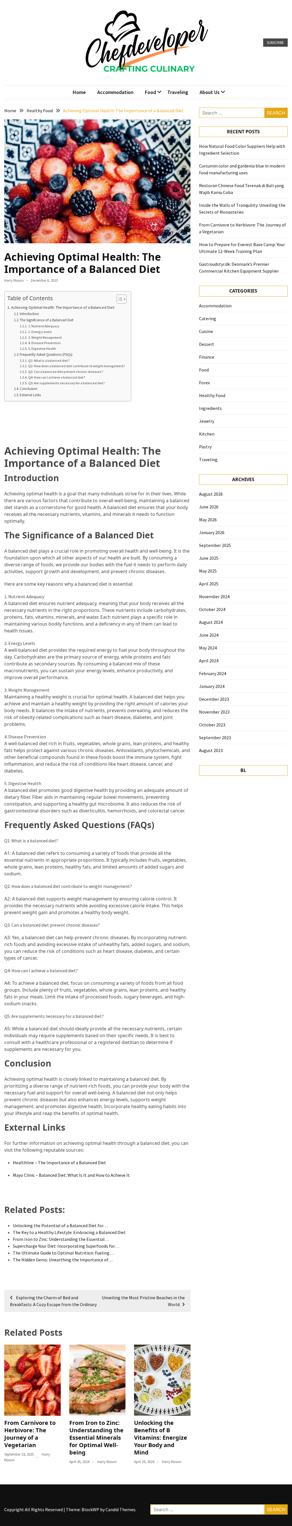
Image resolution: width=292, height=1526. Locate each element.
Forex (204, 382)
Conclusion (28, 388)
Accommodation (115, 92)
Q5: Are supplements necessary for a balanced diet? (66, 383)
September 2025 (215, 545)
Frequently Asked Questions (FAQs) (46, 354)
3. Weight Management (45, 337)
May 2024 (208, 648)
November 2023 (214, 712)
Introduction (29, 313)
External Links (30, 395)
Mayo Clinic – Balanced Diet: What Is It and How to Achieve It (71, 1175)
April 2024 (208, 660)
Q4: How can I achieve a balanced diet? (56, 377)
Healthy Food (212, 395)
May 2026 (208, 519)
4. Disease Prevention (44, 343)
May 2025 (208, 571)
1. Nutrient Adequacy (43, 326)
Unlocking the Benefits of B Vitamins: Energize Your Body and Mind (160, 1437)
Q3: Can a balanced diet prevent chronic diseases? (65, 371)
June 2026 (208, 507)
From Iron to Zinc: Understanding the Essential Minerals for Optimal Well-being (96, 1437)
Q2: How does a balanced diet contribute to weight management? (76, 366)
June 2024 (208, 635)
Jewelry (206, 421)
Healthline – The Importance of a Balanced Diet (59, 1162)
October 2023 (212, 725)
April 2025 (208, 584)
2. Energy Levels (40, 332)
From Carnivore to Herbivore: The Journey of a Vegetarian (30, 1434)
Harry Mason (14, 280)
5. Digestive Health (42, 348)
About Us (210, 92)
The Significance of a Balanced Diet (46, 320)
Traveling (177, 92)
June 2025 (208, 558)
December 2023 (214, 699)
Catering (207, 318)
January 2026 (211, 532)
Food (150, 92)
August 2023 (211, 750)
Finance (206, 357)
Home (79, 92)
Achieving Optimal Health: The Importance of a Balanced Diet (62, 307)
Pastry (205, 447)
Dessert (206, 344)
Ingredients (210, 408)
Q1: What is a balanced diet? (48, 360)
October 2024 (212, 609)
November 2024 (214, 596)
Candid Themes (120, 1509)
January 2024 (211, 686)
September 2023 (215, 737)
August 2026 (211, 494)
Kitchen (206, 434)
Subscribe (275, 42)
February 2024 (212, 673)
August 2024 (211, 622)
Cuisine (206, 331)
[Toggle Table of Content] (118, 299)
